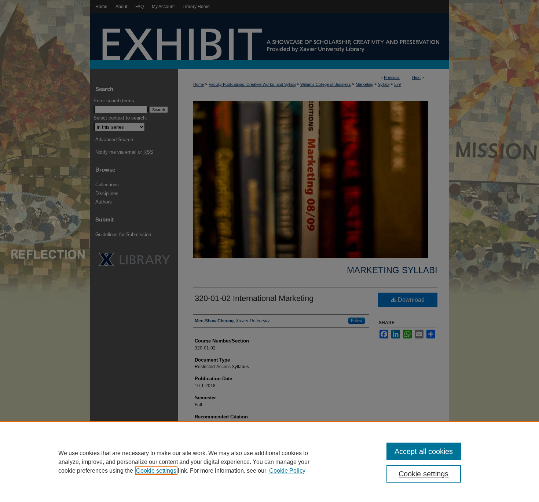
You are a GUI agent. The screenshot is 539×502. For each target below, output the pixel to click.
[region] (269, 461)
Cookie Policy (287, 471)
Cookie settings (156, 471)
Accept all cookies (424, 451)
